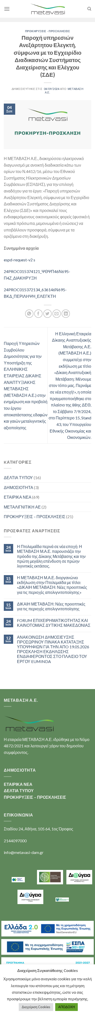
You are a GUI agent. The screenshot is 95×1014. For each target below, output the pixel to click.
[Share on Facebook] (38, 313)
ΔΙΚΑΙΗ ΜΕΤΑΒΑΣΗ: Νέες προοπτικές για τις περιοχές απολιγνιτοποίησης (51, 606)
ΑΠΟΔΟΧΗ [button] (66, 1007)
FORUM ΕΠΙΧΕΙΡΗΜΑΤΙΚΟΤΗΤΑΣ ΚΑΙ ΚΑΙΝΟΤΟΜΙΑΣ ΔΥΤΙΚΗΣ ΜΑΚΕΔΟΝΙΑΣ (53, 623)
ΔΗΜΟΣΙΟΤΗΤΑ (18, 487)
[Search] (89, 9)
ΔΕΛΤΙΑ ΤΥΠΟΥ (18, 477)
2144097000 (15, 840)
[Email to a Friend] (56, 313)
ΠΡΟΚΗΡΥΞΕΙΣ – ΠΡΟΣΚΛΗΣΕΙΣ (34, 516)
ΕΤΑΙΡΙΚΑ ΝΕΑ (17, 497)
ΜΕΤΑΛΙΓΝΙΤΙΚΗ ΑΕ (22, 506)
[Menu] (7, 9)
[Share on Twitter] (47, 313)
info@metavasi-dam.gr (24, 852)
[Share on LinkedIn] (66, 313)
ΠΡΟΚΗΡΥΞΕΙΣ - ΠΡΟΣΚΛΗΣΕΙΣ (47, 31)
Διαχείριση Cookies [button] (36, 1007)
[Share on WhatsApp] (29, 313)
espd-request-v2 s (19, 259)
